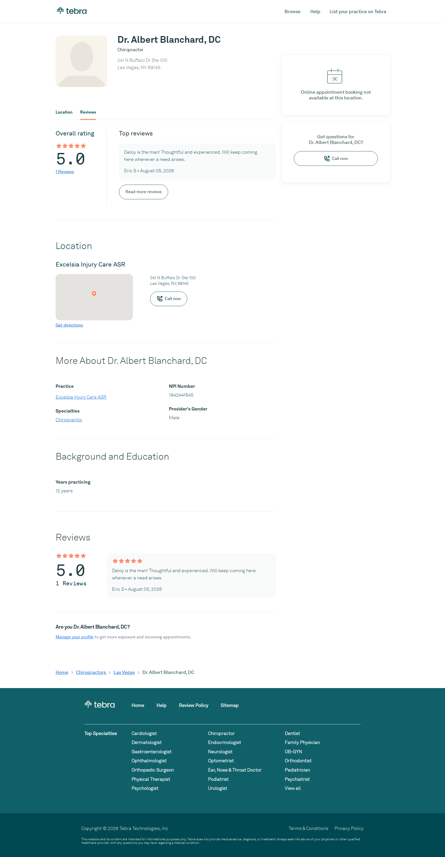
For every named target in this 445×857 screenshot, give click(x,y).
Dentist (292, 733)
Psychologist (145, 788)
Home (62, 672)
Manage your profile (74, 637)
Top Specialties (100, 733)
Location (64, 112)
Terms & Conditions (308, 828)
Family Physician (302, 742)
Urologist (217, 788)
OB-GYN (293, 751)
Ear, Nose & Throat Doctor (235, 770)
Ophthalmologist (149, 760)
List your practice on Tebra (358, 11)
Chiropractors (91, 672)
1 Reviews (65, 171)
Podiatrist (218, 779)
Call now (340, 158)
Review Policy (193, 705)
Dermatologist (147, 742)
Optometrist (221, 760)
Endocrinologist (224, 742)
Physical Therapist (151, 779)
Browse (293, 11)
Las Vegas (124, 672)
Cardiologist (144, 733)
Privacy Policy (349, 828)
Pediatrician (297, 770)
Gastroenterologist (152, 751)
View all (293, 788)
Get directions (69, 325)
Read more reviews (143, 191)
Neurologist (220, 751)
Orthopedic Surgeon (153, 770)
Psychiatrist (297, 779)
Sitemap (230, 705)
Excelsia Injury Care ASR (81, 397)
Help (315, 11)
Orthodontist (298, 760)
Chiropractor (69, 419)
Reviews (88, 112)
